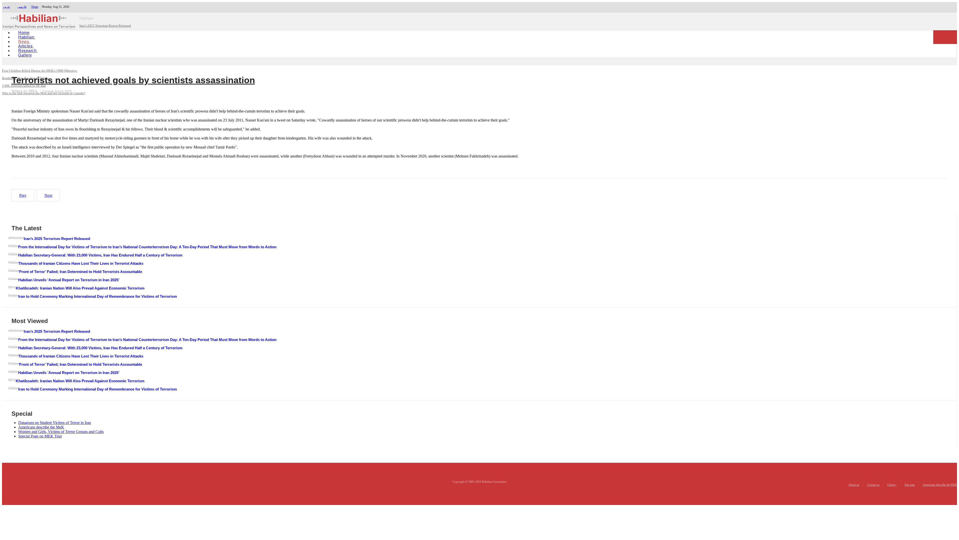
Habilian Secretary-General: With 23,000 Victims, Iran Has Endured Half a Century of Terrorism (100, 255)
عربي (6, 6)
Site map (910, 484)
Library (892, 484)
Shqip (34, 6)
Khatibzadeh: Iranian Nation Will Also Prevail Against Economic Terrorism (80, 288)
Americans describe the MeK (940, 484)
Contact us (873, 484)
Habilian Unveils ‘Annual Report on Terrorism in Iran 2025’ (68, 280)
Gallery (25, 55)
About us (853, 484)
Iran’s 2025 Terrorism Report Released (57, 238)
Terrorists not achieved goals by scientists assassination (133, 80)
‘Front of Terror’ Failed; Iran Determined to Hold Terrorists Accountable (80, 272)
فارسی (21, 6)
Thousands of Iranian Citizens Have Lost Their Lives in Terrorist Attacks (80, 263)
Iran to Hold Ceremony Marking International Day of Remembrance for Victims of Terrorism (97, 296)
